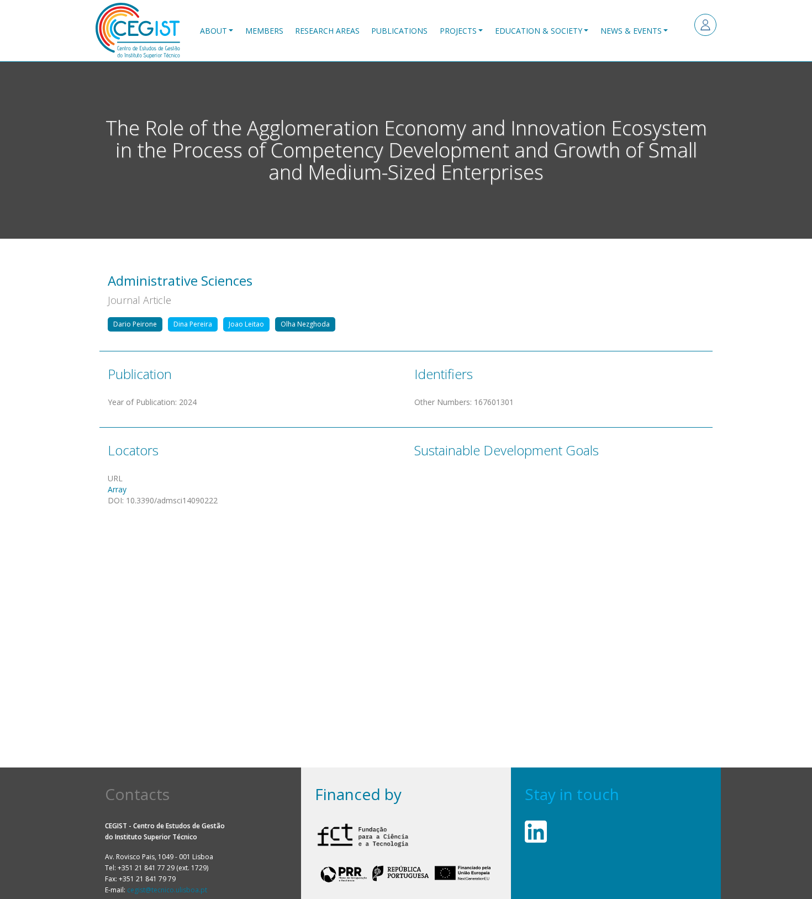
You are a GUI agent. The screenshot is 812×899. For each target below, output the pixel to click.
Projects (458, 30)
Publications (399, 30)
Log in (705, 25)
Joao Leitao (246, 324)
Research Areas (327, 30)
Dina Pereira (192, 324)
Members (264, 30)
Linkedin (536, 832)
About (213, 30)
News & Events (631, 30)
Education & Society (538, 30)
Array (117, 489)
